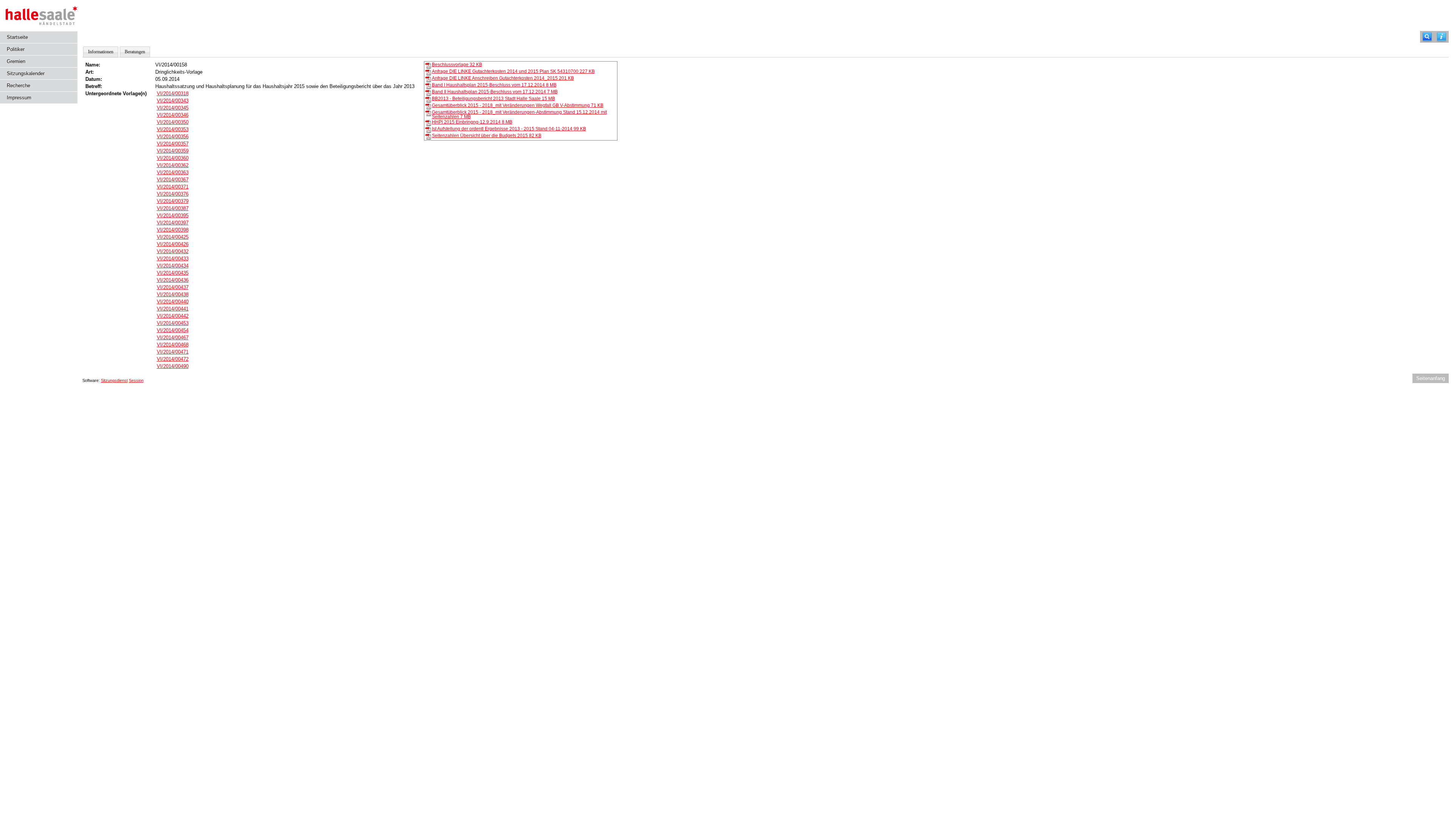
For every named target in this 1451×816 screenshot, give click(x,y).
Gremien (16, 61)
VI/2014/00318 (173, 93)
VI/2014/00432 (173, 251)
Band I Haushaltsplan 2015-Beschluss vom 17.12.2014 (494, 85)
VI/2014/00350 (173, 122)
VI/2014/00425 (173, 237)
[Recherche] (1427, 37)
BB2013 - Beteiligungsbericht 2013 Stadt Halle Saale (493, 98)
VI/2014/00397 (173, 223)
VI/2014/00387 (173, 208)
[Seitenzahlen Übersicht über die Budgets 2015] (428, 136)
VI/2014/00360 (173, 158)
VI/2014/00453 (173, 323)
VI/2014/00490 (173, 366)
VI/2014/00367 (173, 179)
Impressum (19, 97)
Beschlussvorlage (457, 64)
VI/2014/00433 (173, 258)
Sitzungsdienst (114, 380)
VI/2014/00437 (173, 287)
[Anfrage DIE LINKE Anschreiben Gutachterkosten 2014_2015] (428, 78)
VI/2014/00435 (173, 273)
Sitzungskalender (26, 73)
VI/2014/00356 (173, 136)
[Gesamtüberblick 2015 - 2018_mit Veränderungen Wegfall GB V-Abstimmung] (428, 106)
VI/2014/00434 (173, 266)
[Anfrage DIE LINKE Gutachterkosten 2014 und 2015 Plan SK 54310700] (428, 72)
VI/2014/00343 (173, 101)
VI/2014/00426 (173, 244)
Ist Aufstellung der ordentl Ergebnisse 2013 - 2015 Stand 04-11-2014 (509, 129)
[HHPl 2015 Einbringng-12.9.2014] (428, 122)
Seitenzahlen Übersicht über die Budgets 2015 (486, 135)
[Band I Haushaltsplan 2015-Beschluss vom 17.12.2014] (428, 85)
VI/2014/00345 (173, 108)
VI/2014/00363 (173, 172)
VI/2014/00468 (173, 345)
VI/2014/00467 (173, 337)
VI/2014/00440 (173, 301)
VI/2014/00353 (173, 129)
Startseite (17, 37)
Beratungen (135, 51)
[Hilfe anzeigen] (1441, 37)
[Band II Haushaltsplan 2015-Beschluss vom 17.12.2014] (428, 92)
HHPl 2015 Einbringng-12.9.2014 (472, 122)
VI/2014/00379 (173, 201)
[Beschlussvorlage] (428, 65)
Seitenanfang (1430, 378)
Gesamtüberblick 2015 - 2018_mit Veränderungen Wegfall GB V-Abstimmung (517, 105)
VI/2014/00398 (173, 230)
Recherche (18, 85)
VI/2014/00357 (173, 144)
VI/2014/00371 (173, 187)
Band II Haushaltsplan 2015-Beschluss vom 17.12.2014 (495, 92)
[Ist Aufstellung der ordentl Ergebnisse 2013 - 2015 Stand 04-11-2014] (428, 129)
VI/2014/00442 (173, 316)
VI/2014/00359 (173, 151)
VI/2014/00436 (173, 280)
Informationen (100, 51)
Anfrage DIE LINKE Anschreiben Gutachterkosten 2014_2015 (503, 78)
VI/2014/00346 (173, 115)
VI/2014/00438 (173, 294)
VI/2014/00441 (173, 309)
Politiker (16, 49)
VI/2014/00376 (173, 194)
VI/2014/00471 (173, 352)
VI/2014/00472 (173, 359)
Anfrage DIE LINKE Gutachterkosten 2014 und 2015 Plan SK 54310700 (513, 71)
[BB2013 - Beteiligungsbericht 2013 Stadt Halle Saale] (428, 99)
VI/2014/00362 (173, 165)
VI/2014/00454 (173, 330)
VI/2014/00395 (173, 215)
